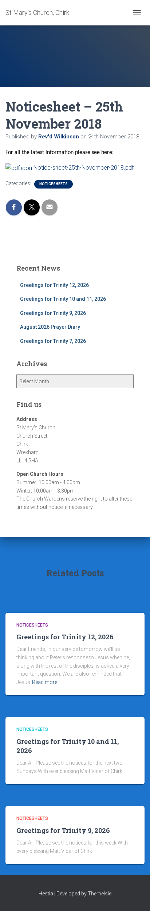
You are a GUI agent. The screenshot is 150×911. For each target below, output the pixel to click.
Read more (44, 682)
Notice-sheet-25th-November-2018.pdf (83, 167)
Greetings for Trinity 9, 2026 (53, 313)
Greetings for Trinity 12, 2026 (54, 285)
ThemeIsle (99, 893)
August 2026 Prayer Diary (50, 327)
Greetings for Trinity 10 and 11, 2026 (63, 299)
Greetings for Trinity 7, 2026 (53, 341)
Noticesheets (53, 184)
